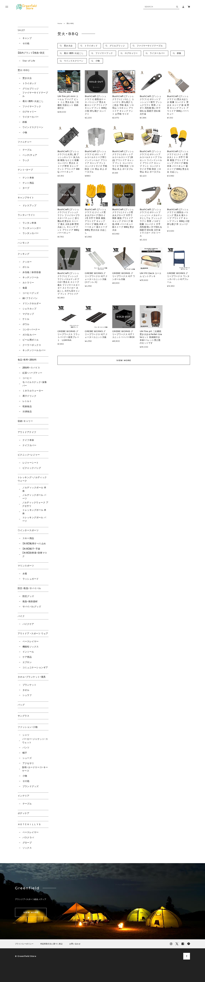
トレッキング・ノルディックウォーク (32, 479)
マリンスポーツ (26, 565)
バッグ (21, 704)
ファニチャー (25, 141)
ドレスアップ (29, 205)
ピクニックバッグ (32, 467)
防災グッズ (28, 596)
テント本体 (28, 177)
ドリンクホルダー (32, 303)
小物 (25, 132)
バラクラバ (28, 837)
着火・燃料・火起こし (33, 101)
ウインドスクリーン (33, 127)
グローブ (27, 842)
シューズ (27, 758)
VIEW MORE (123, 360)
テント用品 (28, 182)
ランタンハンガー (32, 228)
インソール (28, 651)
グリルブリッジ (31, 88)
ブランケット (29, 684)
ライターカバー (31, 116)
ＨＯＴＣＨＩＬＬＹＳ (29, 824)
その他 (26, 43)
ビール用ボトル (31, 339)
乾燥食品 (27, 406)
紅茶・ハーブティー (32, 372)
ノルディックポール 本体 (34, 489)
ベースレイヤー (31, 641)
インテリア (23, 795)
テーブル (27, 149)
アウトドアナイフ (27, 432)
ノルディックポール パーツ (34, 497)
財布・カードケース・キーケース (35, 769)
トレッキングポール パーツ (34, 519)
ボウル (26, 324)
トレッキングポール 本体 (34, 512)
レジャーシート (31, 462)
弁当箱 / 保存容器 (32, 272)
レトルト (27, 401)
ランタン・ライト (26, 214)
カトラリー (28, 282)
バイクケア (28, 624)
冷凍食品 (27, 411)
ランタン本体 (29, 222)
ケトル (26, 319)
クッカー (27, 261)
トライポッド (29, 83)
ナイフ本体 (28, 440)
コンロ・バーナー (31, 329)
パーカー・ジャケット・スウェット (35, 741)
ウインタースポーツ (28, 530)
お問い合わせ (74, 944)
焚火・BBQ (23, 70)
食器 (25, 287)
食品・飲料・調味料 (27, 359)
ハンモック (23, 242)
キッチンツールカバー (34, 350)
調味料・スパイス (31, 367)
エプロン (27, 662)
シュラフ (27, 695)
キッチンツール (31, 277)
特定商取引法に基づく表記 (51, 944)
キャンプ (27, 38)
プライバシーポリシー (24, 944)
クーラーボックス (32, 345)
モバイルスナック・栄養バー (34, 384)
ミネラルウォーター (33, 390)
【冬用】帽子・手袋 (31, 548)
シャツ (26, 735)
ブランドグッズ (31, 786)
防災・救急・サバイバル (29, 588)
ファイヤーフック (32, 106)
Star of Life (29, 60)
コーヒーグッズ (31, 293)
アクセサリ (28, 763)
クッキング (23, 253)
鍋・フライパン (30, 298)
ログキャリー (29, 111)
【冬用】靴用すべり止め (34, 543)
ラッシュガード (31, 578)
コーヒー (27, 378)
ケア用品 (27, 657)
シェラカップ (29, 308)
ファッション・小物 (28, 727)
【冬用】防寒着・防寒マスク (34, 554)
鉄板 (25, 122)
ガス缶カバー (29, 334)
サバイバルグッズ (32, 606)
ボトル (26, 267)
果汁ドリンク (29, 395)
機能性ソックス (31, 646)
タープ (26, 188)
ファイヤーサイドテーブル (35, 94)
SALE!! (21, 30)
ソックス (27, 847)
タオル (26, 690)
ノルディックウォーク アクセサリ (35, 504)
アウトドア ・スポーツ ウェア (33, 633)
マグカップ (28, 313)
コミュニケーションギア (35, 667)
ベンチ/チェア (30, 155)
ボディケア (23, 813)
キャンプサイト (26, 197)
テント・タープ (25, 169)
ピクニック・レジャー (29, 454)
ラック (26, 160)
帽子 (25, 752)
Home (59, 23)
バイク (21, 616)
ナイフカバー (29, 445)
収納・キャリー (25, 421)
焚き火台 (27, 78)
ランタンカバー (31, 233)
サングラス (23, 715)
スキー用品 (28, 538)
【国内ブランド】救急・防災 (31, 52)
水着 (25, 573)
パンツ (26, 747)
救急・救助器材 (30, 601)
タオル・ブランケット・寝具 (32, 676)
